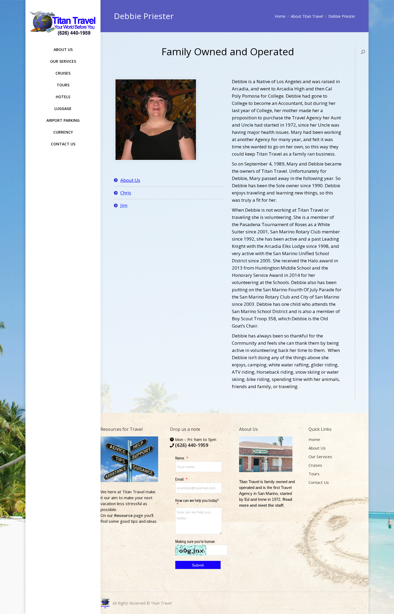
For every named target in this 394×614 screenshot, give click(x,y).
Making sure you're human (195, 541)
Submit (198, 565)
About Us (130, 180)
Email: (179, 479)
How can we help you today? (197, 500)
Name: (180, 458)
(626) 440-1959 (191, 445)
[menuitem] (63, 48)
